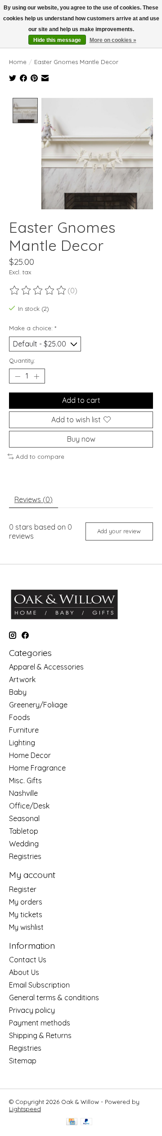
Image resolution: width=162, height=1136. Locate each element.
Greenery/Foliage (38, 704)
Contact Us (27, 959)
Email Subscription (39, 984)
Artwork (22, 679)
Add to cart (81, 400)
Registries (25, 856)
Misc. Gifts (25, 780)
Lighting (22, 742)
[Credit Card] (71, 1122)
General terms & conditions (54, 997)
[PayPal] (86, 1122)
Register (22, 889)
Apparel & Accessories (46, 666)
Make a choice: (32, 328)
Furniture (24, 729)
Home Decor (30, 755)
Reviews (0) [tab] (33, 499)
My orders (25, 901)
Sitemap (22, 1060)
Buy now (81, 438)
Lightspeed (25, 1109)
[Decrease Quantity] (17, 376)
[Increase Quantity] (36, 376)
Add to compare (40, 456)
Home (18, 61)
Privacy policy (32, 1010)
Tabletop (23, 831)
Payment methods (39, 1022)
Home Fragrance (37, 767)
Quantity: (22, 360)
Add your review (119, 531)
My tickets (25, 914)
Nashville (23, 793)
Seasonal (24, 818)
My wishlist (26, 927)
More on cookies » (113, 40)
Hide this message (57, 40)
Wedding (24, 843)
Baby (18, 692)
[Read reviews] (38, 290)
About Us (24, 972)
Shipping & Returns (40, 1035)
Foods (19, 717)
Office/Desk (29, 805)
